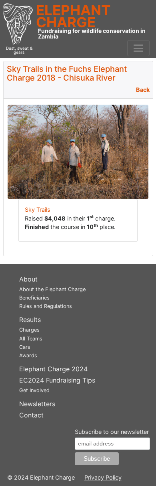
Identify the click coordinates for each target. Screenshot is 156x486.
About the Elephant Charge (52, 289)
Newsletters (37, 404)
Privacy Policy (103, 477)
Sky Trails (37, 209)
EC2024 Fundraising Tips (57, 380)
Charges (29, 330)
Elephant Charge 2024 (53, 369)
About (28, 279)
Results (30, 320)
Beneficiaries (34, 298)
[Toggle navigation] (138, 48)
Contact (31, 415)
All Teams (30, 339)
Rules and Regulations (45, 306)
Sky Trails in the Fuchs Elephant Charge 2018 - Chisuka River (67, 73)
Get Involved (34, 390)
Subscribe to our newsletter (112, 431)
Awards (28, 355)
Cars (24, 347)
